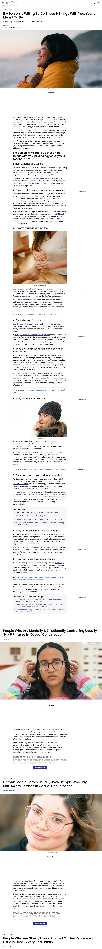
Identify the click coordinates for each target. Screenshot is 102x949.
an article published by (33, 547)
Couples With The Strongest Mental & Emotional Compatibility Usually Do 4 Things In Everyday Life (39, 600)
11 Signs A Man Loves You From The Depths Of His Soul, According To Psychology (40, 523)
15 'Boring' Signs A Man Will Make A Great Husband (40, 314)
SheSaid (5, 25)
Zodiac (27, 3)
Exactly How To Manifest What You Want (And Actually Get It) (39, 519)
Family (43, 3)
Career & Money (75, 3)
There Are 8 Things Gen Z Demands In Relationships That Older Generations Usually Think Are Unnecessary (39, 605)
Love (22, 3)
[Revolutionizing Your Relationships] (10, 3)
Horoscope (33, 3)
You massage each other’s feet (25, 289)
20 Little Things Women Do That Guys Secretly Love (35, 516)
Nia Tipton (6, 639)
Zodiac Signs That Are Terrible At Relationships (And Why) (37, 512)
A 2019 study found (20, 300)
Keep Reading (40, 767)
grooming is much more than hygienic (45, 178)
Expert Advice (85, 3)
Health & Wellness (64, 3)
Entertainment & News (52, 3)
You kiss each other (21, 324)
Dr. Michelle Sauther (28, 172)
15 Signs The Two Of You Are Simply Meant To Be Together (43, 469)
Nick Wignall (7, 947)
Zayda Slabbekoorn (9, 790)
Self (39, 3)
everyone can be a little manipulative (28, 901)
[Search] (94, 3)
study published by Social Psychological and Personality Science (40, 452)
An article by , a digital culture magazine (30, 494)
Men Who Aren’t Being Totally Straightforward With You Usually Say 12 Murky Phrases (39, 610)
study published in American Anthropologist (32, 335)
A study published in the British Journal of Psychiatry (34, 373)
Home (5, 9)
